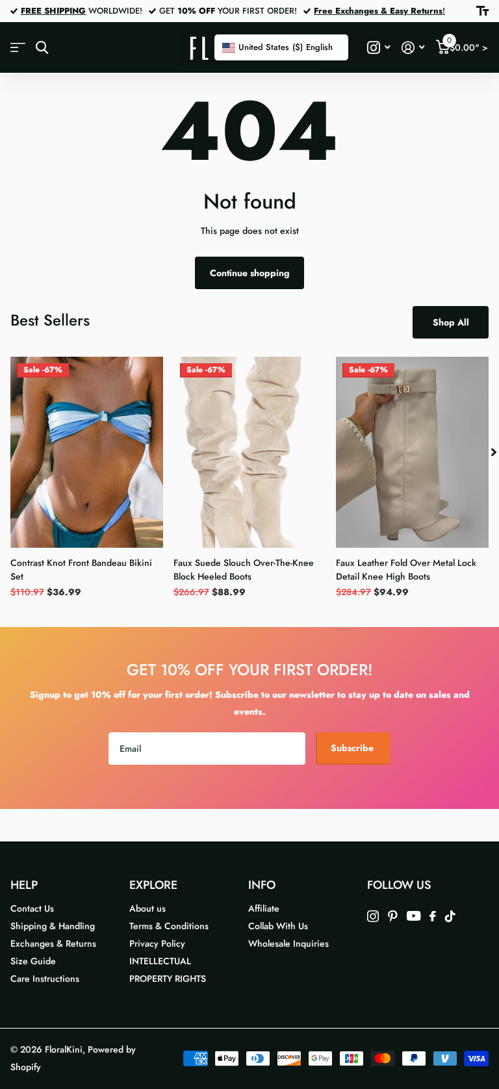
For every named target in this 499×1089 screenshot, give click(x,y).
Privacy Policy (157, 943)
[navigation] (494, 452)
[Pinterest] (393, 916)
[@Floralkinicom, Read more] (378, 47)
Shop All (451, 322)
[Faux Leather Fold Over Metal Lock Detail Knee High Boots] (412, 452)
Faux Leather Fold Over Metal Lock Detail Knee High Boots (406, 569)
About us (147, 908)
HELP (24, 885)
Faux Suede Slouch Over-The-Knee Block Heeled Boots (243, 569)
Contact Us (32, 908)
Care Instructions (44, 978)
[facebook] (432, 916)
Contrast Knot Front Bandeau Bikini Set (81, 569)
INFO (261, 885)
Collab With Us (278, 925)
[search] (42, 47)
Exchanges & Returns (53, 943)
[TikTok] (450, 916)
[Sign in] (413, 47)
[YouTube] (413, 916)
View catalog (17, 47)
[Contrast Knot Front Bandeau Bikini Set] (86, 452)
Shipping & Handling (52, 925)
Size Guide (33, 960)
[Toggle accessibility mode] (482, 11)
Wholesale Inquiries (288, 943)
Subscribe (353, 747)
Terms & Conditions (169, 925)
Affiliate (263, 908)
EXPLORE (153, 885)
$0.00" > (467, 44)
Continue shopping (250, 272)
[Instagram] (373, 916)
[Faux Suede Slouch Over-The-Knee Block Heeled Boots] (249, 452)
